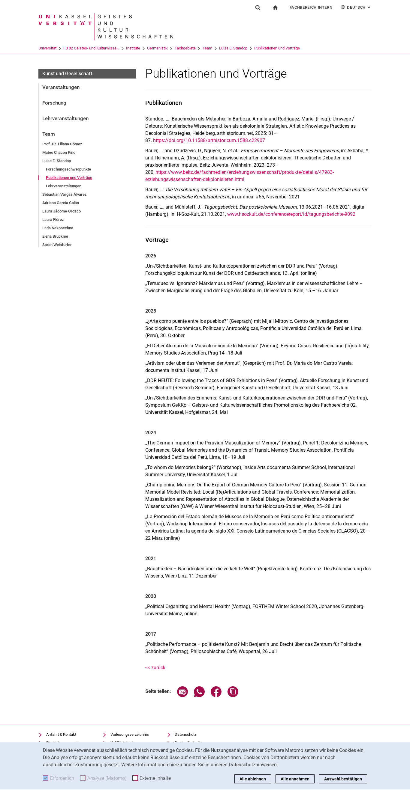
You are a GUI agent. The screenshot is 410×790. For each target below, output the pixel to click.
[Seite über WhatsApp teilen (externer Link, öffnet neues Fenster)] (199, 695)
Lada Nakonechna (57, 228)
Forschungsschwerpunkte (68, 169)
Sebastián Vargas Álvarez (64, 194)
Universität (47, 48)
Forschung (54, 103)
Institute (133, 48)
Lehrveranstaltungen (65, 118)
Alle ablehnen (253, 779)
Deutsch (359, 7)
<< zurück (155, 667)
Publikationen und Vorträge (277, 48)
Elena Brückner (55, 236)
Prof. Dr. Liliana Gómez (62, 144)
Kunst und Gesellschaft (67, 73)
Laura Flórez (53, 219)
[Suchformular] (258, 7)
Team (207, 48)
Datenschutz (185, 734)
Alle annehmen (295, 779)
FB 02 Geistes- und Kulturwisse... (91, 48)
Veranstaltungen (61, 87)
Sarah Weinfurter (57, 244)
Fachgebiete (185, 48)
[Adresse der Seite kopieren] (233, 695)
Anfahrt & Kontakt (61, 734)
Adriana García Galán (60, 202)
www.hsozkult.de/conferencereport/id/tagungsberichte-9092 (291, 214)
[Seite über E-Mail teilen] (182, 695)
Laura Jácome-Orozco (61, 211)
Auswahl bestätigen (343, 779)
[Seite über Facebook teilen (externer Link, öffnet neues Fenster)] (216, 695)
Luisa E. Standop (233, 48)
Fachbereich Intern (311, 7)
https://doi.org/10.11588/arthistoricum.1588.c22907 (209, 140)
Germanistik (157, 48)
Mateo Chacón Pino (58, 152)
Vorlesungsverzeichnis (129, 734)
